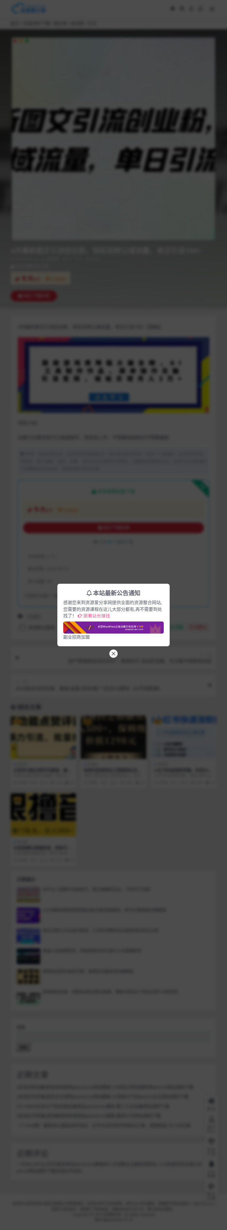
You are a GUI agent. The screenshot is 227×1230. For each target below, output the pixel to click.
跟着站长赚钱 (96, 616)
